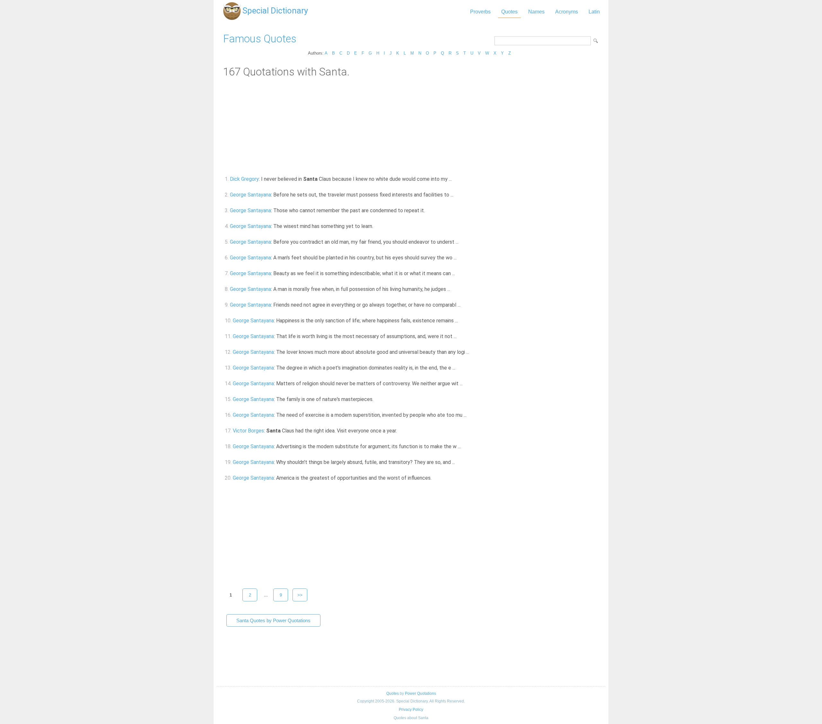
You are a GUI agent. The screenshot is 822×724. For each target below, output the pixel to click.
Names (536, 11)
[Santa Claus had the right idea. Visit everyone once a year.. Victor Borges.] (400, 431)
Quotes (509, 11)
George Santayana (250, 195)
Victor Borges (248, 431)
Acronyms (566, 11)
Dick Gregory (244, 179)
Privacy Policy (411, 709)
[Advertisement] (411, 126)
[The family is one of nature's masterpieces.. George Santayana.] (377, 399)
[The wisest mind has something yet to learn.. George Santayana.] (376, 226)
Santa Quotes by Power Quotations (273, 620)
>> (299, 595)
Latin (594, 11)
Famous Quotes (259, 38)
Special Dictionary (275, 10)
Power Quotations (420, 693)
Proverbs (480, 11)
